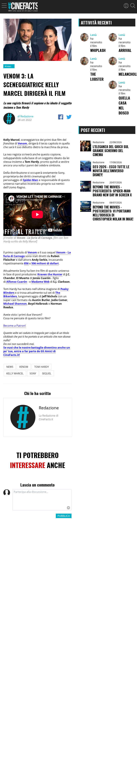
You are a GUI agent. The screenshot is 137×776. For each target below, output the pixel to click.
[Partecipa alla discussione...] (42, 499)
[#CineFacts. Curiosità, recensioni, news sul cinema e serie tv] (23, 8)
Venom (22, 143)
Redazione (25, 116)
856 (26, 263)
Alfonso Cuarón (16, 282)
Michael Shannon (15, 303)
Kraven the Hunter (49, 274)
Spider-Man (30, 180)
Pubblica (63, 515)
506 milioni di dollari (45, 263)
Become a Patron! (14, 325)
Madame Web (40, 282)
